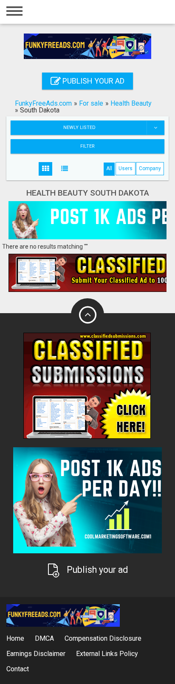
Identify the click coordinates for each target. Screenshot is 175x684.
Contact (17, 669)
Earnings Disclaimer (35, 654)
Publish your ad (92, 80)
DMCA (44, 638)
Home (15, 638)
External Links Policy (107, 654)
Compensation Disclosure (103, 638)
